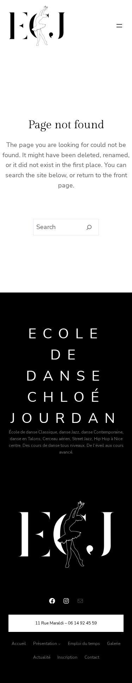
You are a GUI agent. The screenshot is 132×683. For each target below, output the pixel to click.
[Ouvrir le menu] (119, 25)
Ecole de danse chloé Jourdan (66, 376)
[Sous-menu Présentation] (59, 643)
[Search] (89, 227)
